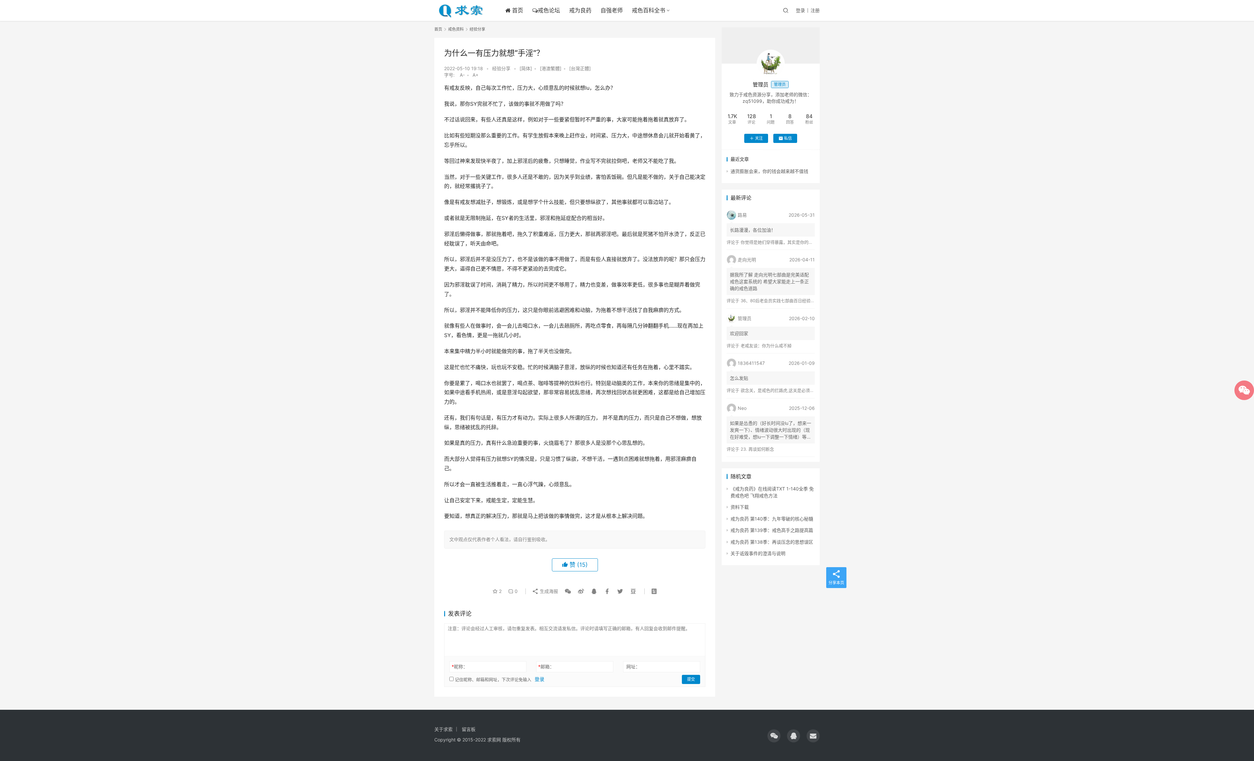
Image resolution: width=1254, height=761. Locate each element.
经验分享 (501, 68)
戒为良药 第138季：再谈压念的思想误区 (772, 542)
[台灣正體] (580, 68)
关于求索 (443, 729)
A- (462, 75)
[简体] (526, 68)
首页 (516, 10)
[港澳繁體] (550, 68)
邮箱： (546, 666)
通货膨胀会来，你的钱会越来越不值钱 (769, 171)
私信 (788, 138)
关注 (759, 138)
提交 (691, 679)
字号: (451, 75)
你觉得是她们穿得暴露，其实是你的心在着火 (783, 242)
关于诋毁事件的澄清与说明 (758, 553)
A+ (475, 75)
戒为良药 (580, 10)
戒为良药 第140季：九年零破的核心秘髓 (772, 518)
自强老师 (612, 10)
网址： (633, 666)
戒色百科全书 (648, 10)
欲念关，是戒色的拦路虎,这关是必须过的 (779, 390)
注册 (815, 10)
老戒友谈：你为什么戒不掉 (766, 345)
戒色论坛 (549, 10)
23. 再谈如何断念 (757, 449)
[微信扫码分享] (568, 591)
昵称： (460, 666)
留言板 (468, 729)
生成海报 (548, 591)
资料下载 (740, 507)
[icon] (773, 735)
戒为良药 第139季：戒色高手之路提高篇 (772, 530)
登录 (800, 10)
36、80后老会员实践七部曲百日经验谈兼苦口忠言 (788, 300)
